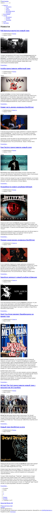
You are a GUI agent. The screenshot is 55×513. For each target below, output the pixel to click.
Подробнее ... (4, 65)
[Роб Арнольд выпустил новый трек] (14, 53)
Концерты (8, 7)
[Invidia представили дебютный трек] (14, 91)
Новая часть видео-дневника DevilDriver (17, 107)
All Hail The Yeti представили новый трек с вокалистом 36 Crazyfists (18, 386)
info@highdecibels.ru (47, 510)
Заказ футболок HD (7, 503)
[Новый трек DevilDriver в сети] (14, 461)
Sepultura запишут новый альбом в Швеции (19, 277)
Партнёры (6, 23)
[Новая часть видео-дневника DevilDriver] (14, 129)
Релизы (8, 9)
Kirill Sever (13, 511)
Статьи (5, 15)
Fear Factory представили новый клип (16, 147)
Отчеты (8, 18)
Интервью (9, 17)
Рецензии (8, 20)
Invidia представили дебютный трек (15, 68)
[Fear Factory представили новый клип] (14, 170)
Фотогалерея (6, 14)
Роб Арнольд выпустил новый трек (15, 30)
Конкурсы (8, 12)
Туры (7, 8)
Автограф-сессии (10, 11)
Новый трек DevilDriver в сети (13, 427)
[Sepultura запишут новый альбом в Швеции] (14, 300)
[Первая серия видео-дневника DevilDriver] (14, 261)
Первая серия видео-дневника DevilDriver (18, 240)
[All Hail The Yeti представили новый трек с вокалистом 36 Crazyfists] (14, 413)
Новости (5, 5)
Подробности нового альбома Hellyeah (16, 187)
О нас (4, 21)
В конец (5, 498)
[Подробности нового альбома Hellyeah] (14, 220)
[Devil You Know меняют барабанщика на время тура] (14, 357)
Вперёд (5, 497)
